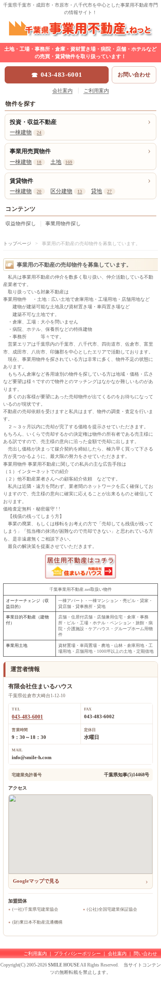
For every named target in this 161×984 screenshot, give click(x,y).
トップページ (17, 243)
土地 (61, 162)
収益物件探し (20, 223)
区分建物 (66, 191)
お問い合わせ (134, 75)
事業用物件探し (63, 223)
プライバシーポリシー (77, 953)
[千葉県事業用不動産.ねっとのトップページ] (80, 35)
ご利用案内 (96, 91)
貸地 (101, 191)
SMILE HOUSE (63, 965)
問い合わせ (145, 953)
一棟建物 (25, 132)
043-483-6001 (27, 717)
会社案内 (62, 91)
